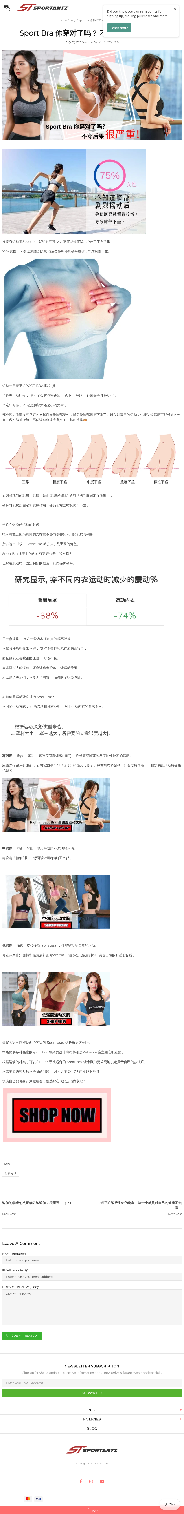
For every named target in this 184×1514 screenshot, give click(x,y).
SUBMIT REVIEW (25, 1335)
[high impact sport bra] (56, 805)
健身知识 (10, 1173)
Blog (72, 20)
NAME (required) (14, 1253)
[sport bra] (56, 902)
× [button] (175, 9)
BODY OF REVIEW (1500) (20, 1287)
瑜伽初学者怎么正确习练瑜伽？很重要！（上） (37, 1203)
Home (63, 20)
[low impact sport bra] (56, 999)
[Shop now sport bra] (57, 1115)
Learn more (119, 27)
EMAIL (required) (14, 1270)
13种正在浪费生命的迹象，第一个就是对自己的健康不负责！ (140, 1205)
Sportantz (42, 7)
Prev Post (9, 1214)
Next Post (175, 1214)
